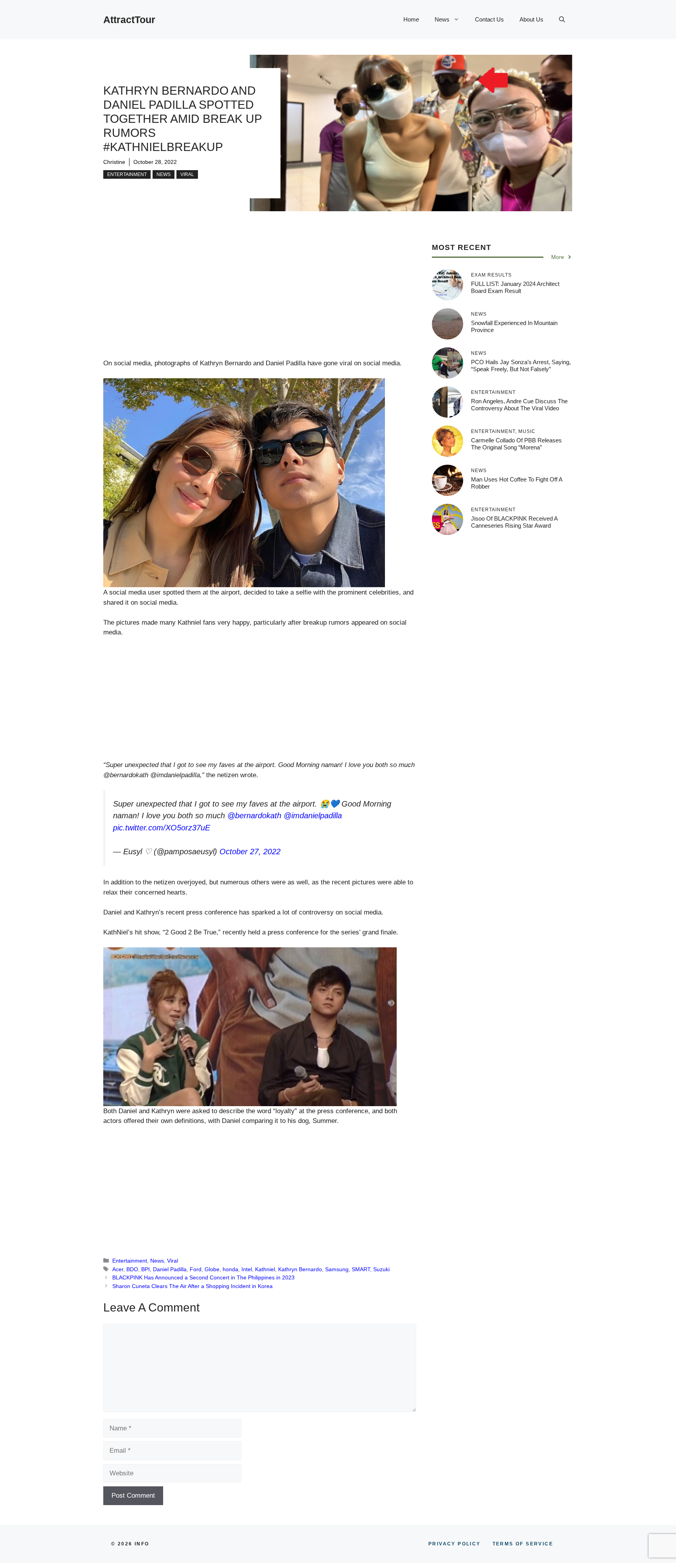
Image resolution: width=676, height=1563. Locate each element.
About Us (531, 19)
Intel (246, 1269)
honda (230, 1269)
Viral (187, 174)
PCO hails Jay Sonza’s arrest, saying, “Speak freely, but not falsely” (521, 365)
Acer (117, 1269)
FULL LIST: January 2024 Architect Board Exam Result (515, 287)
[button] (562, 19)
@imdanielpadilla (313, 815)
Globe (212, 1269)
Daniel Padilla (170, 1269)
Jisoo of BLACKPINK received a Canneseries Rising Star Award (514, 522)
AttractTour (129, 19)
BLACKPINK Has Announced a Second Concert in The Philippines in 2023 (203, 1277)
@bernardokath (254, 815)
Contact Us (489, 19)
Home (411, 19)
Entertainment (127, 174)
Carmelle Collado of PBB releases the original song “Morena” (516, 444)
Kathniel (265, 1269)
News (442, 19)
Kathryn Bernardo (300, 1269)
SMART (361, 1269)
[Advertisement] (259, 300)
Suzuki (381, 1269)
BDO (132, 1269)
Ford (195, 1269)
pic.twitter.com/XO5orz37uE (161, 827)
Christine (114, 162)
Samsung (337, 1269)
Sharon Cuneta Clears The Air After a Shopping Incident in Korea (192, 1286)
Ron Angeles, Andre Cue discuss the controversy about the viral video (519, 404)
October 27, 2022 (249, 851)
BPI (145, 1269)
